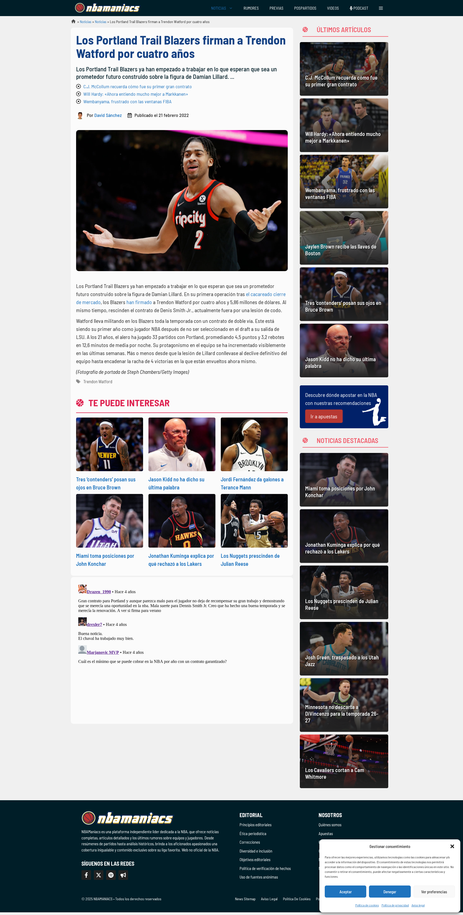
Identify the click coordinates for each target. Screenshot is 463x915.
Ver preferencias (434, 891)
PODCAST (360, 8)
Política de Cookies (297, 898)
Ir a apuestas (324, 416)
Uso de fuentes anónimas (259, 877)
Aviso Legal (269, 898)
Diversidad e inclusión (256, 850)
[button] (452, 846)
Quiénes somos (330, 824)
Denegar (389, 891)
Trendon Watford (97, 381)
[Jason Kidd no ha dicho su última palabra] (344, 350)
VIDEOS (333, 8)
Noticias (85, 21)
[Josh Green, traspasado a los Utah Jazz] (344, 649)
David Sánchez (108, 115)
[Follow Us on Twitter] (98, 875)
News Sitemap (245, 898)
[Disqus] (182, 649)
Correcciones (250, 842)
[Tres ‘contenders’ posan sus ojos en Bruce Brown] (344, 294)
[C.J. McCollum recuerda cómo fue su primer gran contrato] (344, 69)
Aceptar (345, 891)
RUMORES (251, 8)
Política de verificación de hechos (265, 868)
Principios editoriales (255, 824)
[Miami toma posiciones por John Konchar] (344, 480)
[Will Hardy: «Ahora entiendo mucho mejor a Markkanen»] (344, 125)
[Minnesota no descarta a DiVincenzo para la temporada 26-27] (344, 705)
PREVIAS (276, 8)
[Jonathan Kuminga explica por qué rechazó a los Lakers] (344, 536)
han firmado (139, 302)
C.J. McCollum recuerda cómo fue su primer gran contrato (137, 86)
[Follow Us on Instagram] (111, 875)
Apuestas (326, 833)
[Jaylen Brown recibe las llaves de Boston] (344, 238)
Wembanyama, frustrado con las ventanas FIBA (127, 101)
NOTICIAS (218, 8)
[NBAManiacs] (108, 8)
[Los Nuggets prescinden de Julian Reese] (344, 592)
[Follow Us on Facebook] (86, 875)
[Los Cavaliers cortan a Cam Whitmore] (344, 761)
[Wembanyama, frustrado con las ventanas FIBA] (344, 181)
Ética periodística (253, 833)
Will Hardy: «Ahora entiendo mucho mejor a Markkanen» (135, 94)
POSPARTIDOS (305, 8)
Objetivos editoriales (255, 859)
